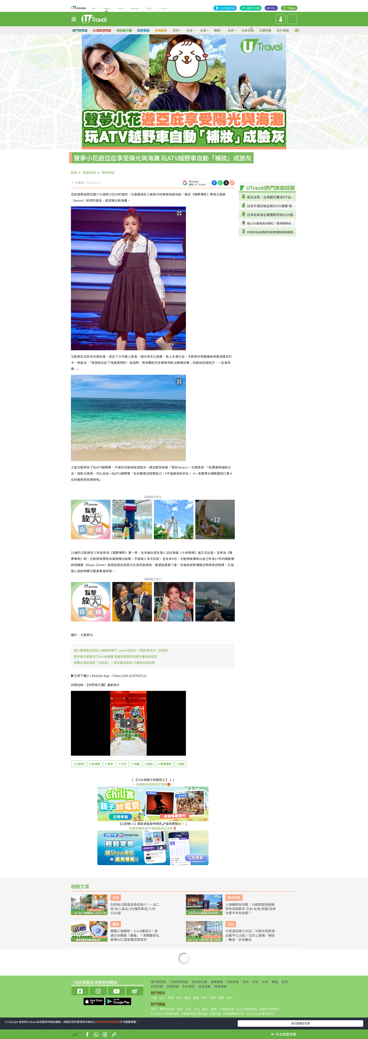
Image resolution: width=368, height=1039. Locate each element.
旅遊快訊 (89, 172)
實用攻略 (233, 897)
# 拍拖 (149, 764)
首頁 (74, 172)
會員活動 (204, 986)
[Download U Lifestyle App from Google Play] (118, 1001)
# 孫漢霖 (95, 764)
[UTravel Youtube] (116, 991)
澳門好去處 (166, 1009)
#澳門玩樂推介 (269, 1009)
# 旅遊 (181, 764)
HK (93, 8)
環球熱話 (108, 172)
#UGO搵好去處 (247, 1009)
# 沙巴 (123, 764)
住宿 (115, 897)
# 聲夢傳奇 (165, 764)
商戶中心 (271, 8)
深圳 (245, 981)
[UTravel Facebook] (80, 991)
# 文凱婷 (79, 764)
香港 (171, 997)
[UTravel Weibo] (135, 991)
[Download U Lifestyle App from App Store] (94, 1001)
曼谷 (187, 997)
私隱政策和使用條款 (108, 1022)
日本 (255, 981)
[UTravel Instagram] (98, 991)
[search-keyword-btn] (292, 19)
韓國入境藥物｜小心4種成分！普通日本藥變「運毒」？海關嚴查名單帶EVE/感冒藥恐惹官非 (134, 935)
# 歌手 (109, 764)
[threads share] (226, 182)
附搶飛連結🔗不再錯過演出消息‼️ (153, 828)
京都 (213, 997)
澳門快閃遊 (79, 30)
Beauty (135, 8)
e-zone (163, 8)
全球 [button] (231, 30)
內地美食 (161, 30)
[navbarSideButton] (74, 19)
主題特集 (265, 30)
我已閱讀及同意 (300, 1023)
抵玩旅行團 (124, 30)
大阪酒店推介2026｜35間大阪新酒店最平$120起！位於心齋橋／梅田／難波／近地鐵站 (250, 935)
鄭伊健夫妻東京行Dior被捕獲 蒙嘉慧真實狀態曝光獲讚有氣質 (115, 656)
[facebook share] (214, 182)
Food (120, 8)
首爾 (196, 997)
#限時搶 (215, 1013)
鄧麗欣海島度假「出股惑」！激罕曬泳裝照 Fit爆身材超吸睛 (114, 662)
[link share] (232, 182)
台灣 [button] (203, 30)
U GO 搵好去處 (227, 8)
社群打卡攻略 (253, 8)
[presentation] (297, 30)
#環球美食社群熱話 (194, 1013)
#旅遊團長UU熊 (233, 1013)
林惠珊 (79, 183)
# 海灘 (136, 764)
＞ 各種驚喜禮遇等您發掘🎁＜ (153, 784)
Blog (149, 8)
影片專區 (283, 30)
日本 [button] (189, 30)
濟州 (230, 997)
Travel (106, 8)
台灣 (265, 981)
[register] (281, 19)
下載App (291, 8)
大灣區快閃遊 (102, 30)
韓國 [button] (217, 30)
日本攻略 (248, 30)
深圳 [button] (175, 30)
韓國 (275, 981)
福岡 (221, 997)
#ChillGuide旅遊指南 (165, 1013)
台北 (162, 997)
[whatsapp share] (220, 182)
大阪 (154, 997)
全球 (285, 981)
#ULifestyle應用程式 (260, 1013)
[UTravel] (93, 18)
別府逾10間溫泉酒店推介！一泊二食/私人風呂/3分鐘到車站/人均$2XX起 (134, 908)
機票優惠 (143, 30)
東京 (179, 997)
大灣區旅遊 (226, 1009)
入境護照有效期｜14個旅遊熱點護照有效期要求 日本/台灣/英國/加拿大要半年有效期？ (250, 908)
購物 (115, 924)
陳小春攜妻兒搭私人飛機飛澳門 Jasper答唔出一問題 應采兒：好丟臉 (121, 650)
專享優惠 (220, 986)
